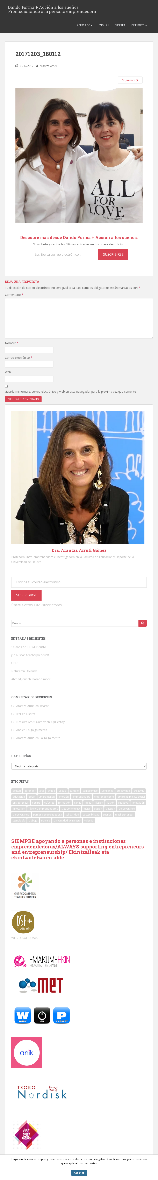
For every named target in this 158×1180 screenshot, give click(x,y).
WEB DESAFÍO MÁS (24, 938)
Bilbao (62, 790)
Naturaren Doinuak (24, 671)
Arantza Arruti (48, 66)
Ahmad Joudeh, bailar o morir (30, 679)
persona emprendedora (47, 814)
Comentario (14, 295)
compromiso (90, 790)
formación (64, 802)
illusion (99, 802)
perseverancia (21, 814)
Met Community (71, 808)
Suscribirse (113, 254)
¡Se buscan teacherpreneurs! (30, 655)
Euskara (120, 25)
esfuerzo (49, 802)
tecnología (19, 820)
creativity (139, 790)
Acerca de (84, 25)
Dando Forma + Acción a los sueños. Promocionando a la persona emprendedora (52, 8)
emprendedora (81, 796)
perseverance (127, 808)
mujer (87, 808)
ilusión (110, 802)
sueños (107, 814)
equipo (36, 802)
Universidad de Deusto (67, 820)
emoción (63, 796)
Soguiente (129, 80)
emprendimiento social (131, 796)
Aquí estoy (58, 722)
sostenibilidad (91, 814)
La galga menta (36, 730)
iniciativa (123, 802)
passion (110, 808)
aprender (30, 790)
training (45, 820)
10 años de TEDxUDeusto (28, 647)
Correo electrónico (18, 358)
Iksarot (44, 706)
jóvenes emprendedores (43, 808)
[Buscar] (142, 623)
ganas (77, 802)
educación (19, 796)
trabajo (33, 820)
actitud (17, 790)
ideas (88, 802)
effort (32, 796)
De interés (138, 25)
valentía (88, 820)
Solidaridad (72, 814)
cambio (74, 790)
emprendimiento (104, 796)
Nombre (12, 343)
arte (41, 790)
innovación (138, 802)
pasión (98, 808)
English (104, 25)
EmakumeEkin (47, 796)
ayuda (51, 790)
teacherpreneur (124, 814)
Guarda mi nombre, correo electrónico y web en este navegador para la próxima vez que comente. (71, 391)
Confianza (107, 790)
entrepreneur (20, 802)
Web (8, 372)
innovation (19, 808)
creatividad (123, 790)
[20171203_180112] (79, 155)
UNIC (14, 663)
